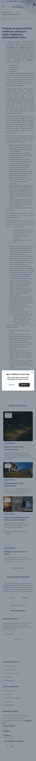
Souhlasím (24, 384)
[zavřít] (32, 372)
